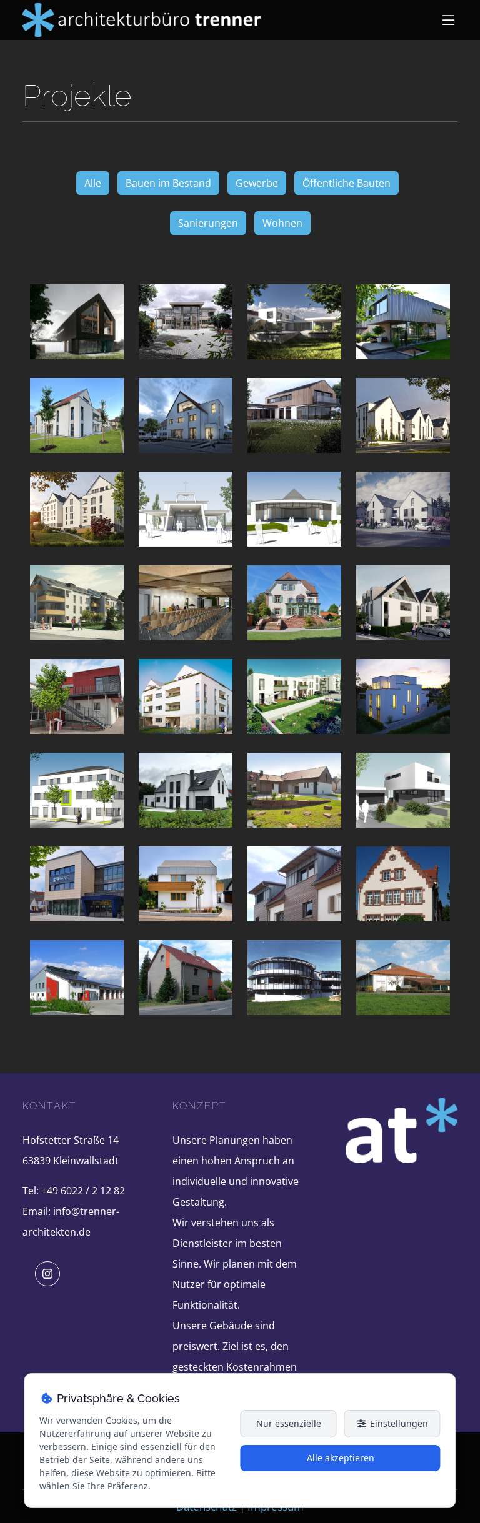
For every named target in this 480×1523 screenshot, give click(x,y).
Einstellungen (398, 1423)
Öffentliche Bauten (346, 183)
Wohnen (282, 223)
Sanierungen (208, 223)
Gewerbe (257, 183)
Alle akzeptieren (340, 1458)
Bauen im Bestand (168, 183)
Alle (92, 183)
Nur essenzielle (288, 1423)
